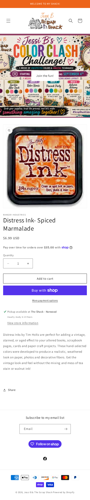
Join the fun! (45, 76)
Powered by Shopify (64, 492)
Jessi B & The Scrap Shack (38, 492)
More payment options (45, 300)
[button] (8, 20)
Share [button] (12, 390)
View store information (22, 323)
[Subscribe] (66, 429)
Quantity (8, 255)
